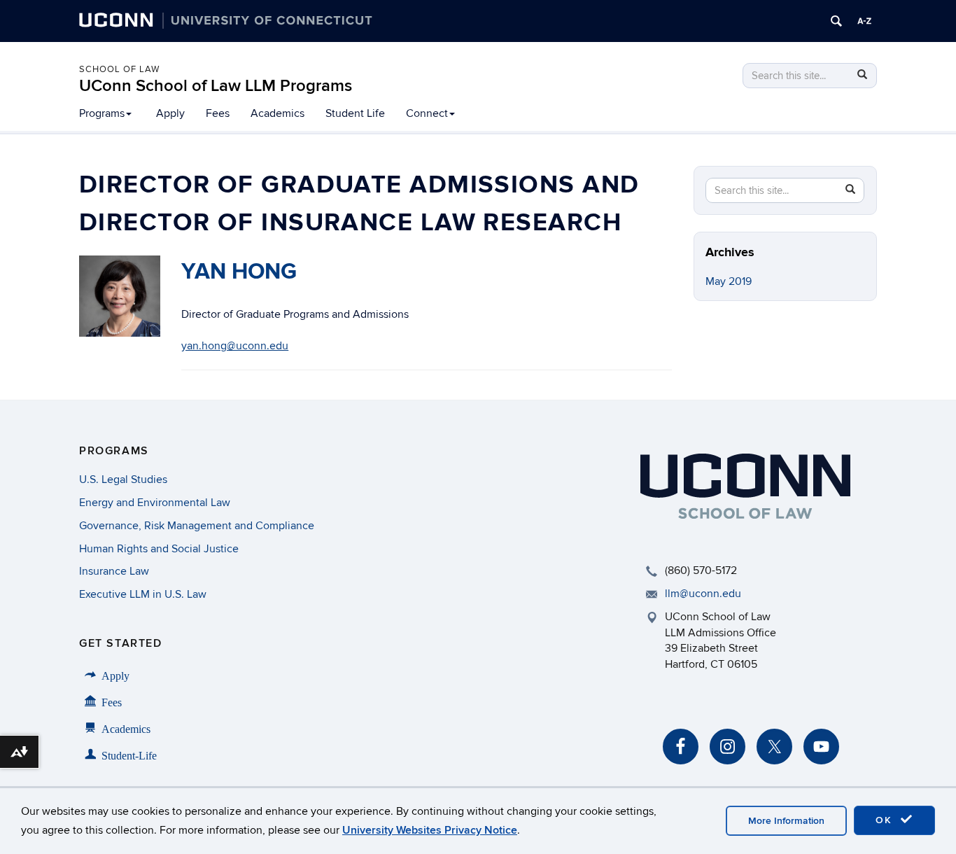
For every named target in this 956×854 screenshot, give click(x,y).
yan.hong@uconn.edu (234, 346)
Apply (170, 113)
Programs (102, 113)
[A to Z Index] (864, 21)
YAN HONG (239, 272)
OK (886, 820)
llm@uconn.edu (703, 594)
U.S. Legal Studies (123, 479)
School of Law (119, 69)
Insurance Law (114, 571)
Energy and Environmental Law (154, 503)
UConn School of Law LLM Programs (215, 86)
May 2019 (728, 281)
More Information (786, 821)
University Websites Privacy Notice (429, 830)
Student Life (355, 113)
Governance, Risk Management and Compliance (196, 526)
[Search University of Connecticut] (836, 21)
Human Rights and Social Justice (159, 549)
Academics (277, 113)
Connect (427, 113)
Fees (218, 113)
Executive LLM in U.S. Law (142, 594)
